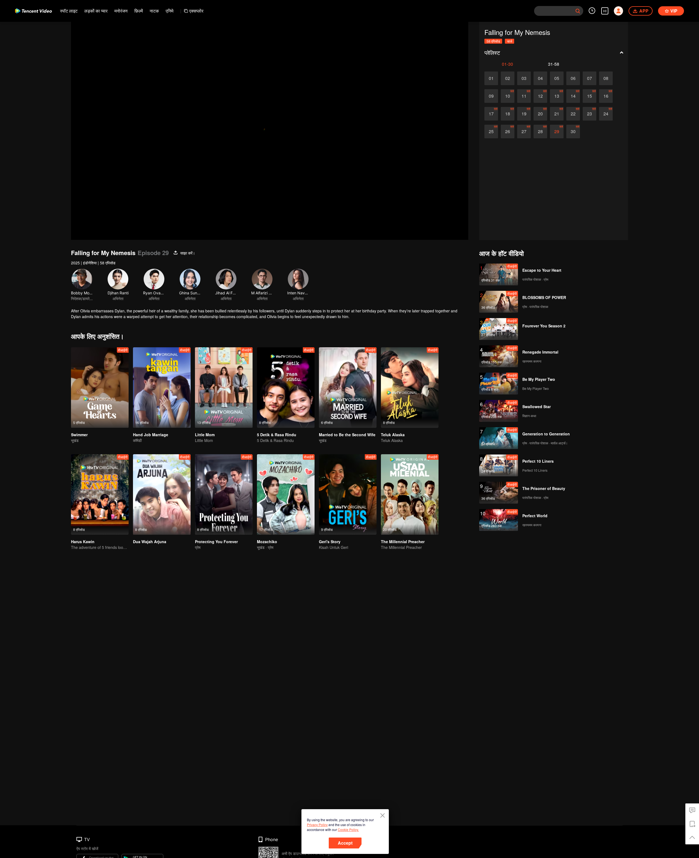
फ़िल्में (138, 11)
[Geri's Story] (348, 494)
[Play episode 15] (589, 96)
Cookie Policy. (348, 829)
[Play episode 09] (491, 96)
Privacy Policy (317, 824)
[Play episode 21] (557, 114)
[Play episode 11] (524, 96)
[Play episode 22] (573, 114)
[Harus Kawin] (100, 494)
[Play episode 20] (540, 114)
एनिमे (169, 11)
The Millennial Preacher (403, 541)
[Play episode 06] (573, 78)
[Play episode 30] (573, 131)
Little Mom (205, 434)
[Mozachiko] (286, 494)
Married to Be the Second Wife (347, 434)
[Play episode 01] (491, 78)
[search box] (577, 11)
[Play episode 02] (507, 78)
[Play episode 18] (507, 114)
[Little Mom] (224, 387)
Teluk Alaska (393, 434)
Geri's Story (329, 541)
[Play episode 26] (507, 131)
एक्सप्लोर (196, 11)
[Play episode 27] (524, 131)
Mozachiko (267, 541)
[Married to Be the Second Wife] (348, 387)
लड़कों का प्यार (96, 11)
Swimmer (79, 434)
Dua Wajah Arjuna (149, 541)
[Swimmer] (100, 387)
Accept (345, 843)
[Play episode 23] (589, 114)
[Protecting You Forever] (224, 494)
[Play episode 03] (524, 78)
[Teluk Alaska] (410, 387)
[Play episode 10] (507, 96)
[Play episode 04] (540, 78)
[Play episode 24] (606, 114)
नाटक (154, 11)
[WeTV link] (33, 11)
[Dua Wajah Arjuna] (162, 494)
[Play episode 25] (491, 131)
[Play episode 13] (557, 96)
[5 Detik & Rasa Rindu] (286, 387)
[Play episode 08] (606, 78)
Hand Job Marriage (150, 434)
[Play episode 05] (557, 78)
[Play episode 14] (573, 96)
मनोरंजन (121, 11)
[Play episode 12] (540, 96)
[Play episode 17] (491, 114)
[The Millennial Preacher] (410, 494)
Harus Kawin (82, 541)
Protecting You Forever (216, 541)
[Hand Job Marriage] (162, 387)
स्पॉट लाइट (69, 11)
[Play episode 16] (606, 96)
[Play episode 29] (557, 131)
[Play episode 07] (589, 78)
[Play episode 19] (524, 114)
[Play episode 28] (540, 131)
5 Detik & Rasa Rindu (276, 434)
